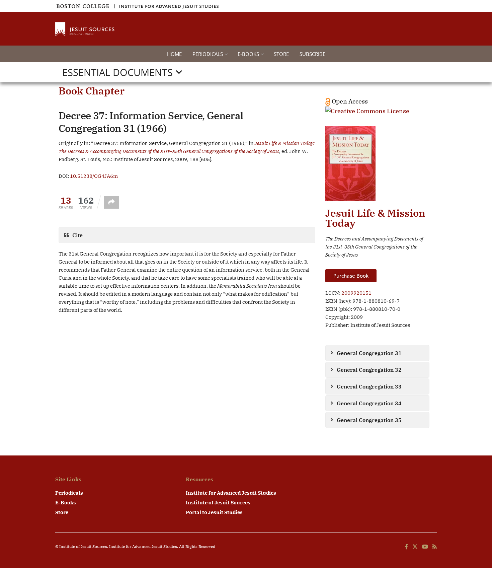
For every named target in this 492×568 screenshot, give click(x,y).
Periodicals (69, 493)
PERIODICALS (207, 54)
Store (61, 512)
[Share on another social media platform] (111, 202)
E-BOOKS (248, 54)
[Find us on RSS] (434, 547)
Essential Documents (117, 72)
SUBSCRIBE (312, 54)
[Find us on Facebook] (406, 547)
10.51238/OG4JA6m (94, 176)
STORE (281, 54)
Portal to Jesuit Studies (214, 512)
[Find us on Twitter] (415, 547)
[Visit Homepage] (85, 29)
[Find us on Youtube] (425, 547)
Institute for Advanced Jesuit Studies (231, 493)
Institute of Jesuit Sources (218, 502)
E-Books (65, 502)
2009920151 (356, 293)
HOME (174, 54)
